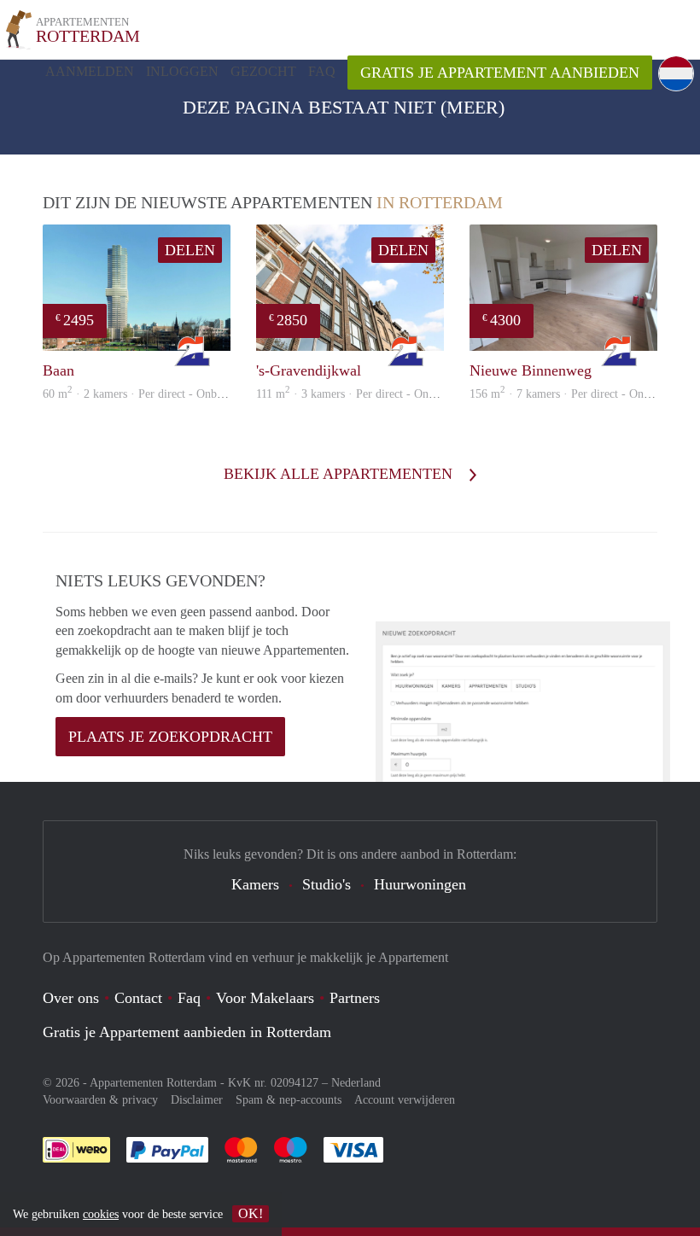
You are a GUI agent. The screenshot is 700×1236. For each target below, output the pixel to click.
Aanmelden (89, 71)
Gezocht (263, 71)
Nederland (356, 1082)
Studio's (326, 884)
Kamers (255, 884)
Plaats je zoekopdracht (170, 736)
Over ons (71, 997)
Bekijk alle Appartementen (340, 473)
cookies (101, 1214)
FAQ (321, 71)
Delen (190, 250)
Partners (355, 997)
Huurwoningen (420, 884)
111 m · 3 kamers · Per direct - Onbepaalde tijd (373, 394)
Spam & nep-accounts (288, 1099)
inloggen (182, 71)
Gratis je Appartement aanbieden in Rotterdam (187, 1032)
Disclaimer (197, 1099)
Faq (189, 997)
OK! (250, 1213)
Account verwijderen (404, 1099)
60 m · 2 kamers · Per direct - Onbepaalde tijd (157, 394)
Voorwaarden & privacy (100, 1099)
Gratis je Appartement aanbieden (499, 72)
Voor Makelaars (265, 997)
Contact (138, 997)
